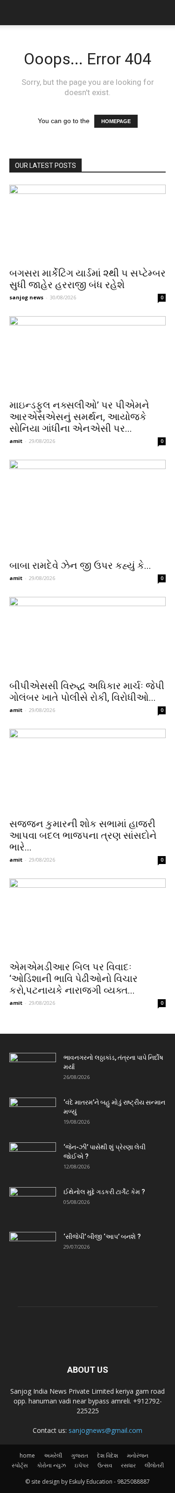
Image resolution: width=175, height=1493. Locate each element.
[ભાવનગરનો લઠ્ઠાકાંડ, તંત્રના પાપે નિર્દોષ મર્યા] (32, 1069)
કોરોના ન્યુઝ (51, 1465)
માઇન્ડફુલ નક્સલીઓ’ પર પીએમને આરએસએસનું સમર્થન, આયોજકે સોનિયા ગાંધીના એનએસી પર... (79, 417)
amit (15, 440)
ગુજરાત (79, 1455)
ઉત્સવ (105, 1465)
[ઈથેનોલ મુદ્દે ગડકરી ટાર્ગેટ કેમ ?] (32, 1203)
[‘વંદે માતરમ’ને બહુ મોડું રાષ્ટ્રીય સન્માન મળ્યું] (32, 1114)
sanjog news (26, 297)
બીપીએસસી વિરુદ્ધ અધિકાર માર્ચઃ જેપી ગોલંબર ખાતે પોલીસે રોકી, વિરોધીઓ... (86, 691)
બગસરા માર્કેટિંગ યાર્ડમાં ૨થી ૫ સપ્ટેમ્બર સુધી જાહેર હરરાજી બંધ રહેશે (87, 279)
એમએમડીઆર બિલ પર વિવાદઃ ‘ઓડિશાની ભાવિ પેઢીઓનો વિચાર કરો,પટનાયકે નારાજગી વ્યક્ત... (73, 978)
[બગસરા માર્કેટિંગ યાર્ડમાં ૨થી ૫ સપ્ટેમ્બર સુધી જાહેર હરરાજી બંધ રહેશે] (87, 223)
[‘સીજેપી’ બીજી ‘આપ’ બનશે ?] (32, 1248)
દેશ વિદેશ (107, 1455)
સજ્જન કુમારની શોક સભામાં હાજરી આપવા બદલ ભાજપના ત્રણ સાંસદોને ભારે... (83, 835)
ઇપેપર (82, 1465)
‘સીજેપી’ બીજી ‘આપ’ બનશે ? (102, 1236)
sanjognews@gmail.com (105, 1430)
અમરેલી (53, 1455)
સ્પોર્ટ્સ (20, 1465)
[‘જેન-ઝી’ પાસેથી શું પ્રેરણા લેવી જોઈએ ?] (32, 1158)
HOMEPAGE (116, 121)
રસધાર (128, 1465)
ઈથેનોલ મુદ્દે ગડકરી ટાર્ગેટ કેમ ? (104, 1192)
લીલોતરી (154, 1465)
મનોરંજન (137, 1455)
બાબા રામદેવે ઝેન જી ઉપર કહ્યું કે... (80, 565)
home (27, 1455)
